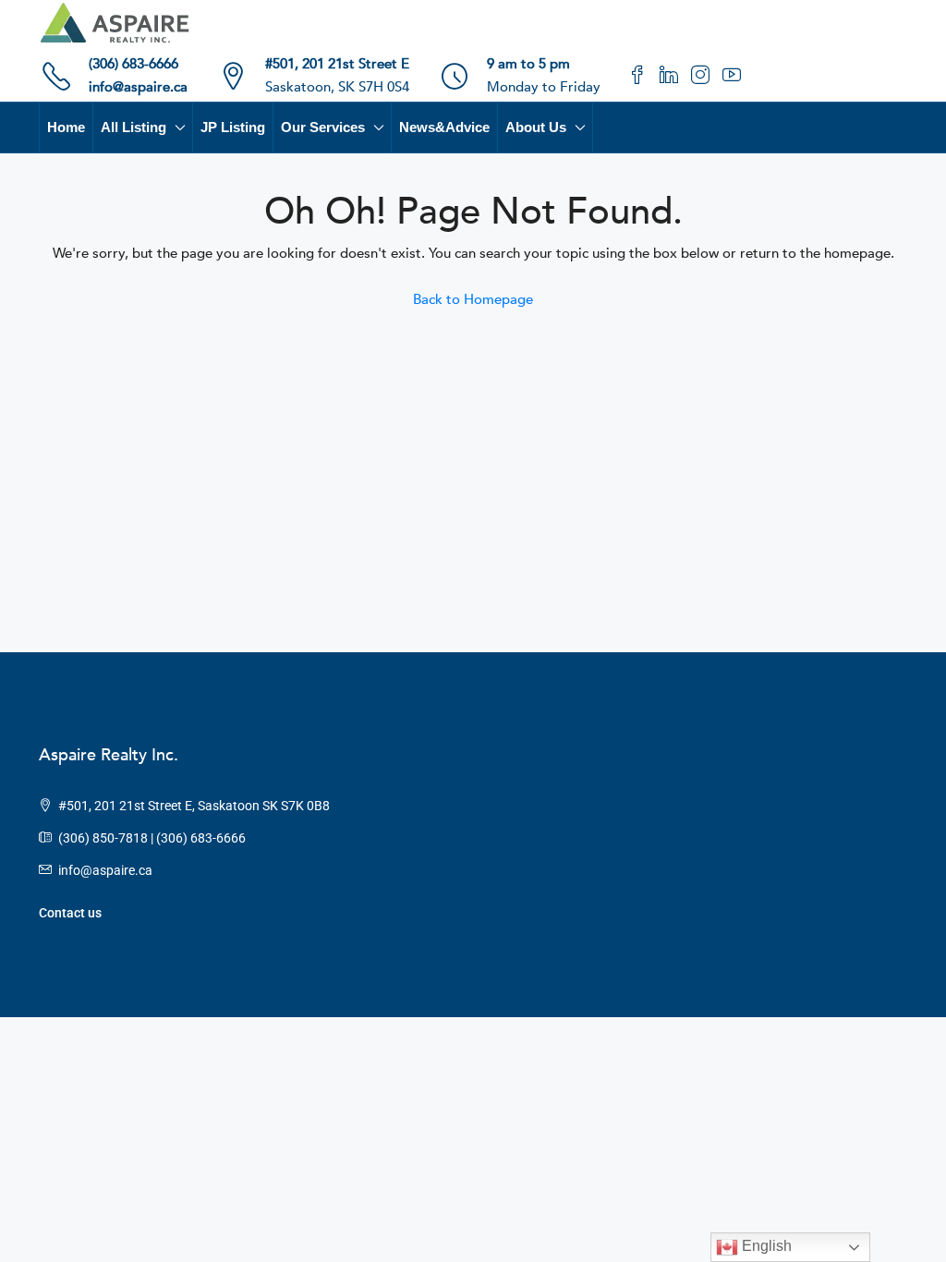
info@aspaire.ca (138, 87)
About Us (535, 127)
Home (66, 127)
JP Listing (232, 127)
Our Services (323, 127)
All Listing (133, 127)
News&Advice (444, 127)
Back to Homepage (473, 299)
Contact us (70, 912)
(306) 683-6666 (133, 64)
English (765, 1246)
